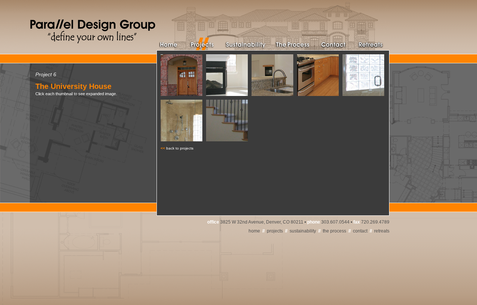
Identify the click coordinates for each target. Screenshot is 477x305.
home (254, 231)
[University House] (181, 94)
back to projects (179, 148)
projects (275, 231)
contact (360, 231)
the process (334, 231)
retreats (381, 231)
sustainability (303, 231)
